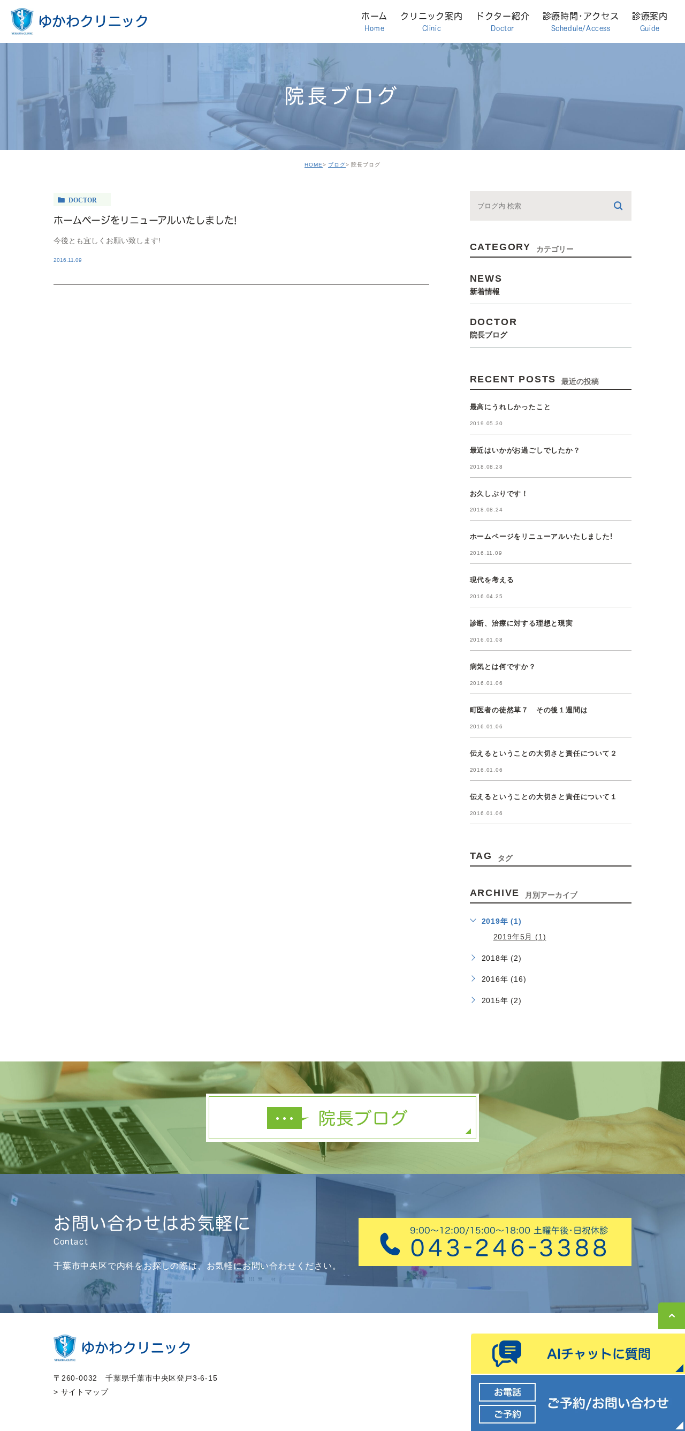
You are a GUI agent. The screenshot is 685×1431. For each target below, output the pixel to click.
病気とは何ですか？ (503, 666)
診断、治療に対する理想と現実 (521, 623)
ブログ (337, 165)
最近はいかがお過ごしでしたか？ (525, 450)
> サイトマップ (81, 1392)
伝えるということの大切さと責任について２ (544, 753)
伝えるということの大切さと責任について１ (544, 797)
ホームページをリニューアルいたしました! (145, 220)
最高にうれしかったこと (510, 407)
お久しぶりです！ (499, 493)
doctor (82, 200)
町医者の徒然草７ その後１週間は (529, 710)
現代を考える (492, 580)
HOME (314, 165)
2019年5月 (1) (519, 936)
